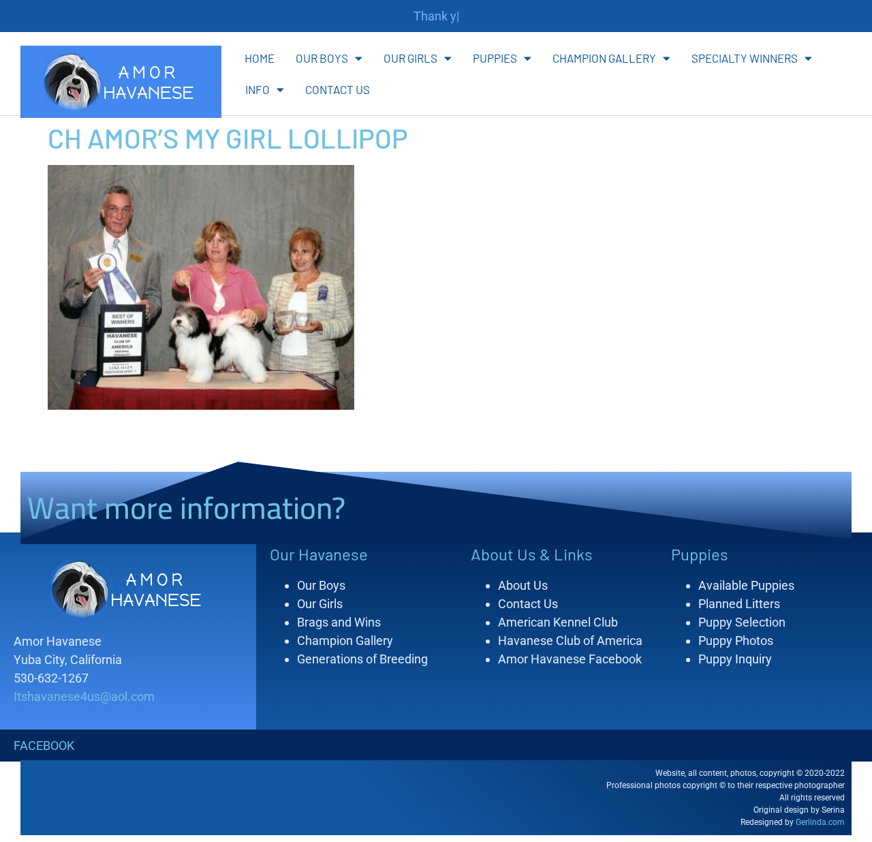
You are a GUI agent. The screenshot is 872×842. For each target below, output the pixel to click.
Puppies (495, 58)
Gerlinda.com (820, 822)
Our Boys (322, 58)
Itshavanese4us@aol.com (84, 696)
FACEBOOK (44, 745)
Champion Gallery (604, 58)
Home (260, 58)
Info (257, 89)
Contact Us (337, 89)
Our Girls (410, 58)
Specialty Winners (744, 58)
